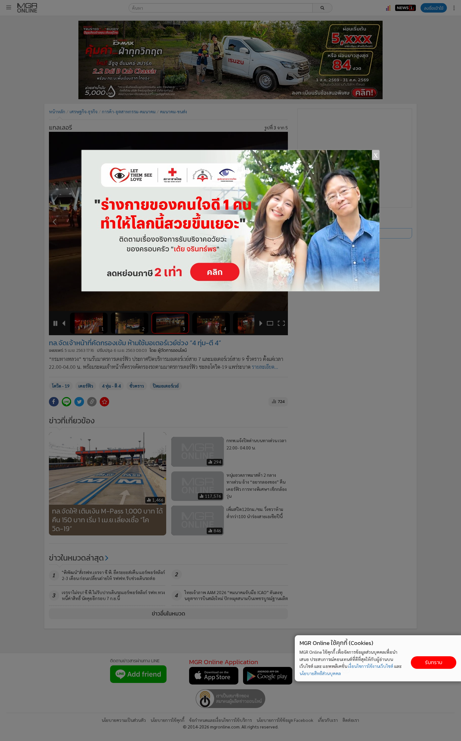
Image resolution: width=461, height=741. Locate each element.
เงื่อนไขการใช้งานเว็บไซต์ (370, 666)
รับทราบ (433, 662)
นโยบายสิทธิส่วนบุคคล (320, 673)
